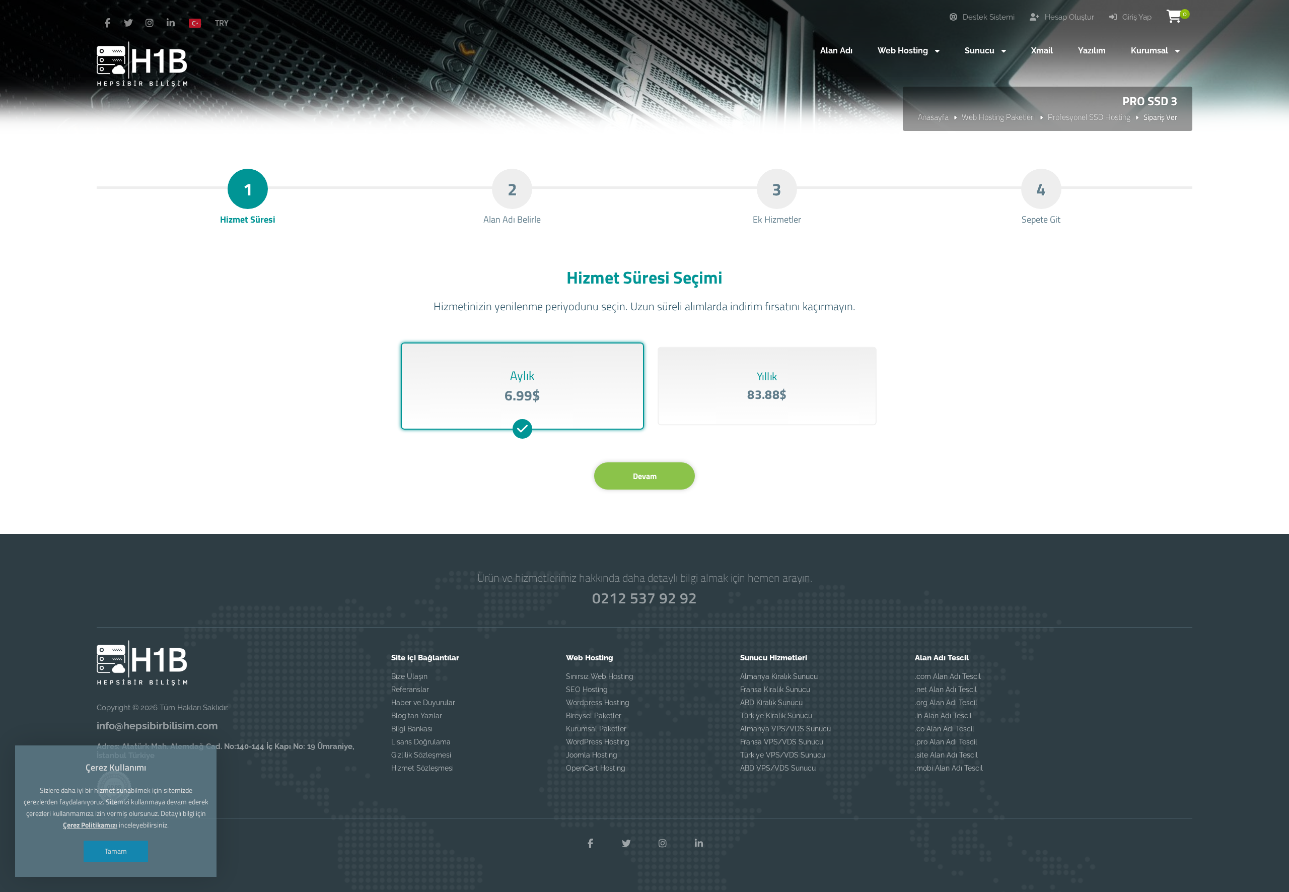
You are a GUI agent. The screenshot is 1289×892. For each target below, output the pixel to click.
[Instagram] (149, 23)
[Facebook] (107, 23)
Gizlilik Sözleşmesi (421, 755)
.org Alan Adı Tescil (946, 703)
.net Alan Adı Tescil (946, 689)
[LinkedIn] (170, 23)
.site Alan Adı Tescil (946, 755)
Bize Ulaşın (409, 676)
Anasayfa (933, 117)
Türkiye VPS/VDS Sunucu (782, 755)
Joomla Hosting (591, 755)
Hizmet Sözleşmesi (422, 768)
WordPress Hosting (597, 742)
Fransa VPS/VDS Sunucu (781, 742)
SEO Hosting (587, 689)
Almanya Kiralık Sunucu (779, 676)
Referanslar (410, 689)
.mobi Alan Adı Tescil (949, 768)
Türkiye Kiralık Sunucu (776, 716)
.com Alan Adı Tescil (948, 676)
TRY (222, 23)
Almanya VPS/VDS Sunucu (785, 729)
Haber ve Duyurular (423, 703)
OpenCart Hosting (595, 768)
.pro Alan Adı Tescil (946, 742)
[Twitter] (128, 23)
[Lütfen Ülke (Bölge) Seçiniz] (199, 23)
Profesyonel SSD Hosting (1089, 117)
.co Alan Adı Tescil (944, 729)
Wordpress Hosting (597, 703)
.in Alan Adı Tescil (943, 716)
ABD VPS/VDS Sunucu (778, 768)
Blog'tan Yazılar (416, 716)
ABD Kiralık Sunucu (771, 703)
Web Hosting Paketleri (998, 117)
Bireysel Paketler (593, 716)
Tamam (116, 851)
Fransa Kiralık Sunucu (775, 689)
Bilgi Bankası (412, 729)
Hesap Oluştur (1068, 17)
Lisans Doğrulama (421, 742)
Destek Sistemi (988, 17)
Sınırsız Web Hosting (599, 676)
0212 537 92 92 (644, 597)
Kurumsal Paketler (596, 729)
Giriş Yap (1136, 17)
